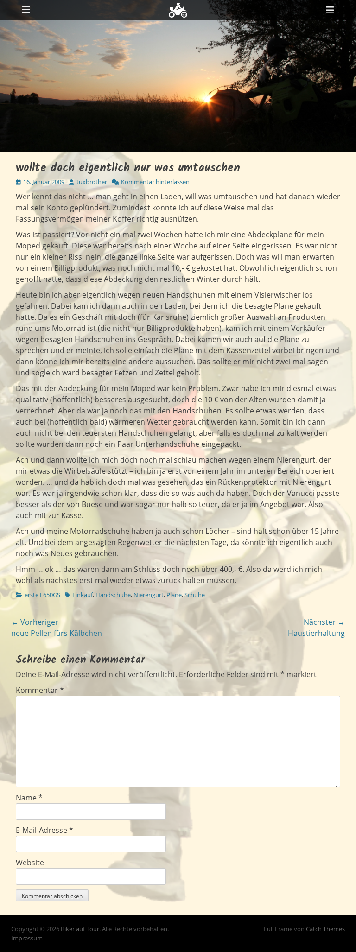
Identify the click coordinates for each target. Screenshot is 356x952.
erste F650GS (42, 594)
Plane (174, 594)
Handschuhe (113, 594)
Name (29, 798)
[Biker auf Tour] (178, 10)
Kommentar (40, 690)
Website (30, 862)
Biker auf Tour (80, 929)
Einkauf (82, 594)
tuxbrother (91, 182)
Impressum (27, 938)
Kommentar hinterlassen (155, 182)
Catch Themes (325, 929)
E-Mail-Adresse (44, 830)
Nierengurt (149, 594)
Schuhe (194, 594)
